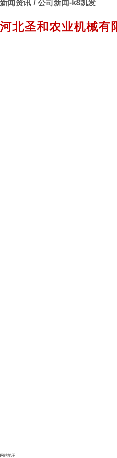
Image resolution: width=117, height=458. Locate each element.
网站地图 (8, 455)
